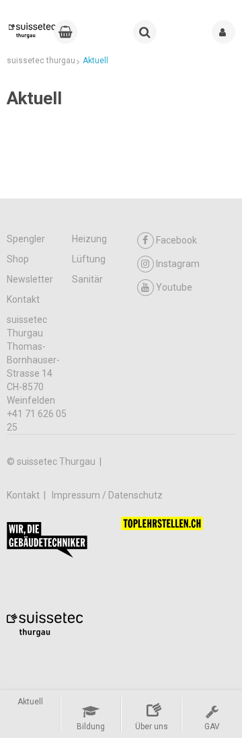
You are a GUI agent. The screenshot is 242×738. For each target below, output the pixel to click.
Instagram (178, 263)
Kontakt (23, 299)
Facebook (176, 240)
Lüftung (89, 259)
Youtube (174, 287)
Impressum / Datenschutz (107, 495)
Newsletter (30, 279)
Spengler (26, 238)
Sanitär (87, 279)
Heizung (89, 238)
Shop (18, 259)
